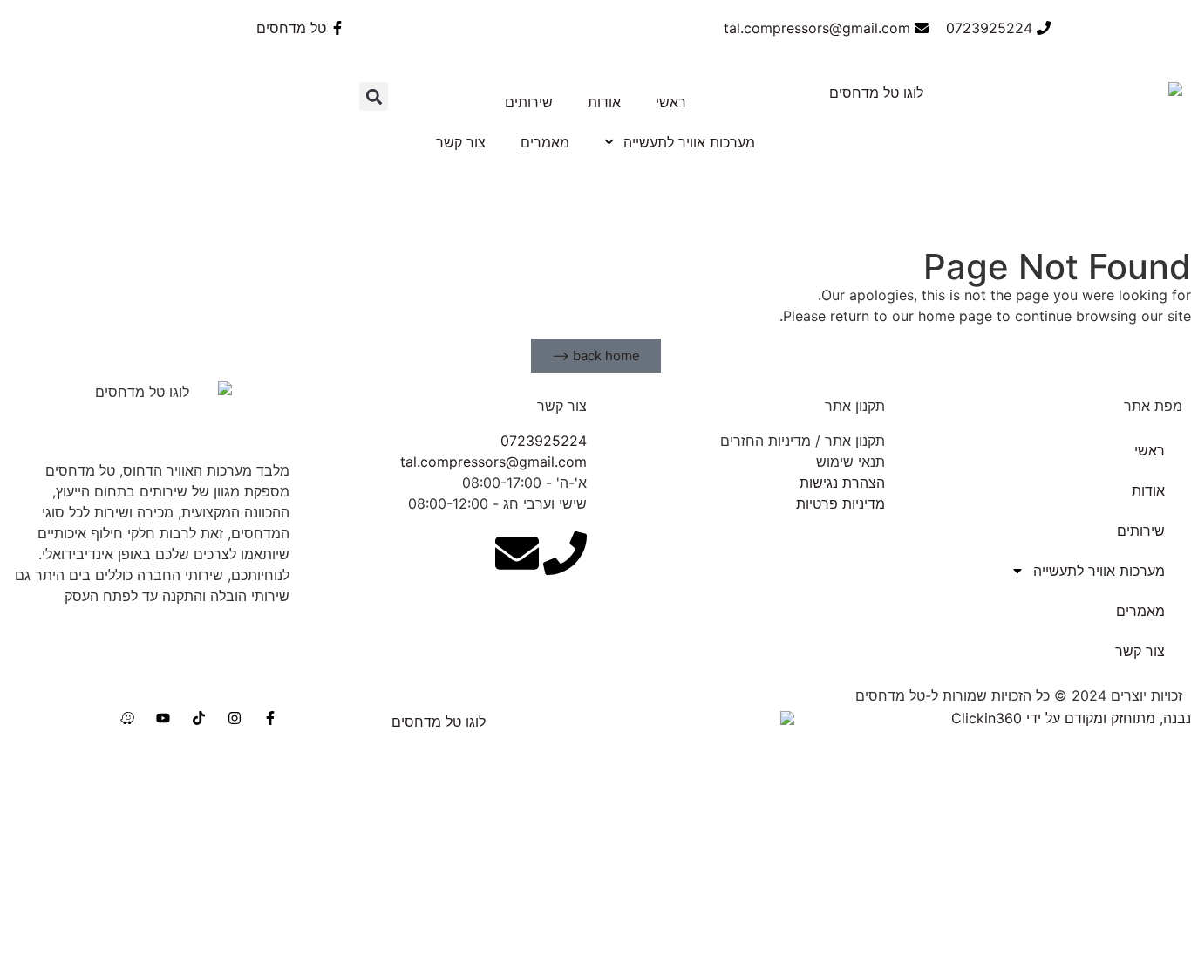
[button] (373, 96)
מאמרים (545, 142)
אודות (604, 102)
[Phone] (565, 553)
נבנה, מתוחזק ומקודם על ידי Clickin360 (1071, 718)
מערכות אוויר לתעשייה (689, 142)
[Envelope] (517, 553)
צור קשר (461, 142)
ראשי (671, 102)
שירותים (529, 102)
